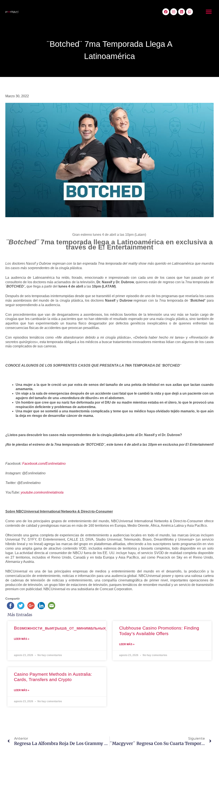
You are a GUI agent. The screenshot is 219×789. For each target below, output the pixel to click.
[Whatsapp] (189, 11)
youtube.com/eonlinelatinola (42, 492)
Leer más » (21, 638)
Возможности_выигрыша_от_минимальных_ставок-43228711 (79, 627)
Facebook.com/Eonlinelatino (44, 463)
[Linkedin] (181, 11)
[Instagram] (173, 11)
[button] (209, 12)
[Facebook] (165, 11)
